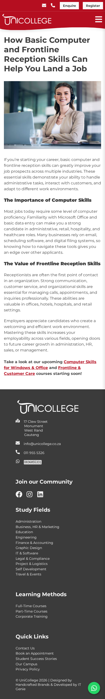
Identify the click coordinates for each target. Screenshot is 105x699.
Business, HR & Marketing (37, 527)
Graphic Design (29, 548)
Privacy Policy (28, 669)
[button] (94, 688)
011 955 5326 (34, 453)
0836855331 (32, 462)
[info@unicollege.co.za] (44, 5)
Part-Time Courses (31, 611)
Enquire (69, 6)
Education (24, 532)
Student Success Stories (36, 659)
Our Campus (26, 664)
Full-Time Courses (31, 606)
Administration (28, 521)
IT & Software (27, 553)
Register (93, 6)
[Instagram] (31, 496)
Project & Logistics (32, 563)
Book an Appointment (35, 653)
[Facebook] (21, 496)
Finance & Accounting (34, 542)
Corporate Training (32, 616)
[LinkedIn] (42, 496)
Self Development (31, 569)
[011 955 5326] (53, 5)
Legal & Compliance (33, 558)
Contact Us (25, 648)
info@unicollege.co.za (42, 444)
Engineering (26, 537)
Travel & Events (28, 574)
